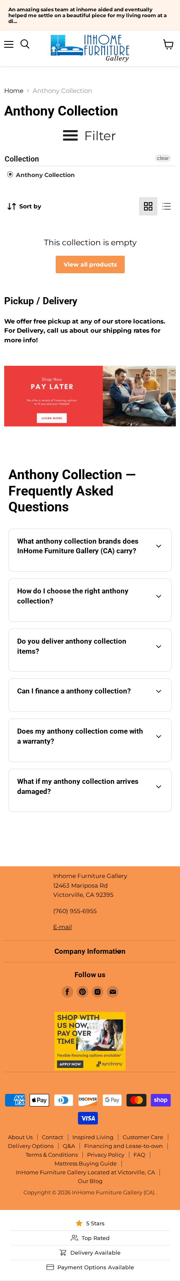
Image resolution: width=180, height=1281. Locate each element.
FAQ (139, 1154)
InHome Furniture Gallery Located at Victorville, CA (85, 1172)
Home (13, 90)
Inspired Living (92, 1137)
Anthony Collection (44, 175)
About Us (20, 1137)
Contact (52, 1137)
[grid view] (148, 206)
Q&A (69, 1145)
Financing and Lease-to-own (123, 1145)
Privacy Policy (105, 1154)
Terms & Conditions (52, 1154)
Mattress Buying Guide (85, 1163)
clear (163, 158)
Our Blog (90, 1181)
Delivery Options (31, 1145)
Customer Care (143, 1137)
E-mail (62, 927)
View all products (90, 264)
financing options (82, 710)
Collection (22, 158)
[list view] (166, 206)
